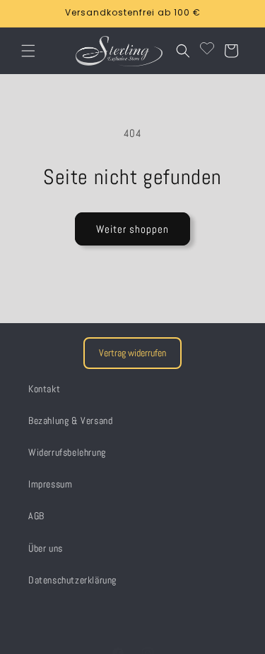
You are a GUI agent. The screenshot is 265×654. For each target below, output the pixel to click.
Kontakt (44, 388)
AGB (36, 515)
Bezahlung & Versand (70, 420)
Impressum (50, 484)
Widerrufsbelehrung (67, 452)
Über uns (45, 548)
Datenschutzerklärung (72, 580)
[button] (28, 50)
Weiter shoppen (132, 229)
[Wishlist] (207, 50)
